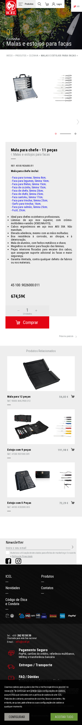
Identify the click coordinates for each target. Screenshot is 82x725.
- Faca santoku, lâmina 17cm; (27, 197)
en (78, 6)
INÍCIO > (10, 55)
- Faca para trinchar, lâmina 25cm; (29, 200)
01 (10, 32)
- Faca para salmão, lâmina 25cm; (29, 207)
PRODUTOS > (22, 55)
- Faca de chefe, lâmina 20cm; (27, 190)
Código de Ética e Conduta (16, 602)
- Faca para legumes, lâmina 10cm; (30, 180)
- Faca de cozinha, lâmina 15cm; (28, 187)
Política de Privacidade (22, 556)
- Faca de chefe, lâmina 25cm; (27, 194)
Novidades (12, 588)
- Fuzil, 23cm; (18, 210)
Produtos (47, 576)
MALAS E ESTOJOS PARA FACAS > (59, 55)
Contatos (47, 588)
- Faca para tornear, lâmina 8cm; (28, 177)
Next (79, 122)
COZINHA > (35, 55)
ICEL (8, 576)
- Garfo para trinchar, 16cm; (26, 203)
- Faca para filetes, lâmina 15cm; (28, 184)
